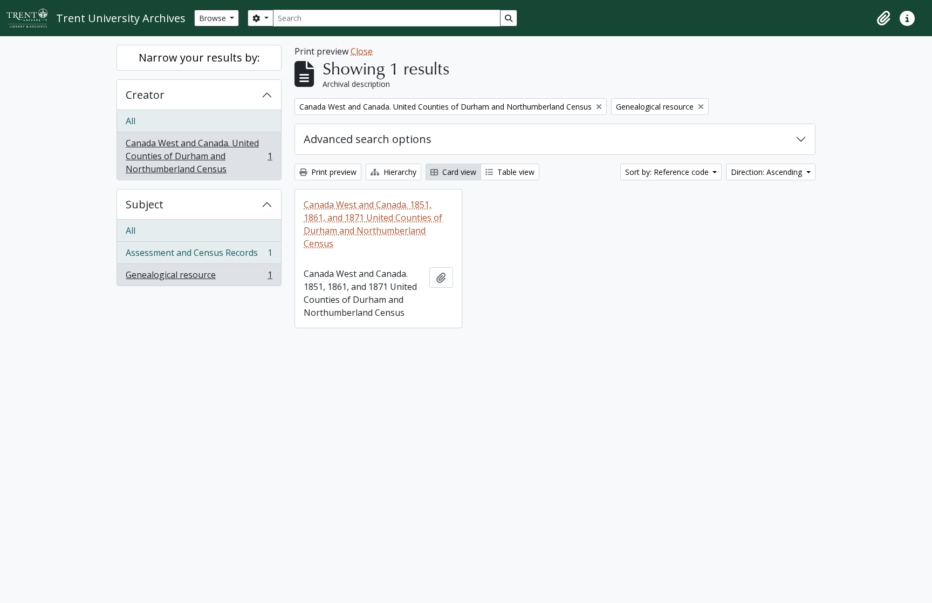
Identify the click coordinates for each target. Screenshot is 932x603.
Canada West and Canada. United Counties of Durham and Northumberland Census (198, 156)
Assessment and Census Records (198, 255)
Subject (144, 204)
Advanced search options (367, 139)
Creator (145, 94)
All (130, 121)
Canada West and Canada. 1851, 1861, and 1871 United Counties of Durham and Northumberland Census (373, 224)
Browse (213, 18)
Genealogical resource (198, 277)
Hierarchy (398, 172)
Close (362, 51)
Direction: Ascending (767, 172)
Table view (514, 172)
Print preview (333, 172)
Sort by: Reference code (668, 172)
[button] (883, 18)
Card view (458, 172)
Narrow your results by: (199, 57)
